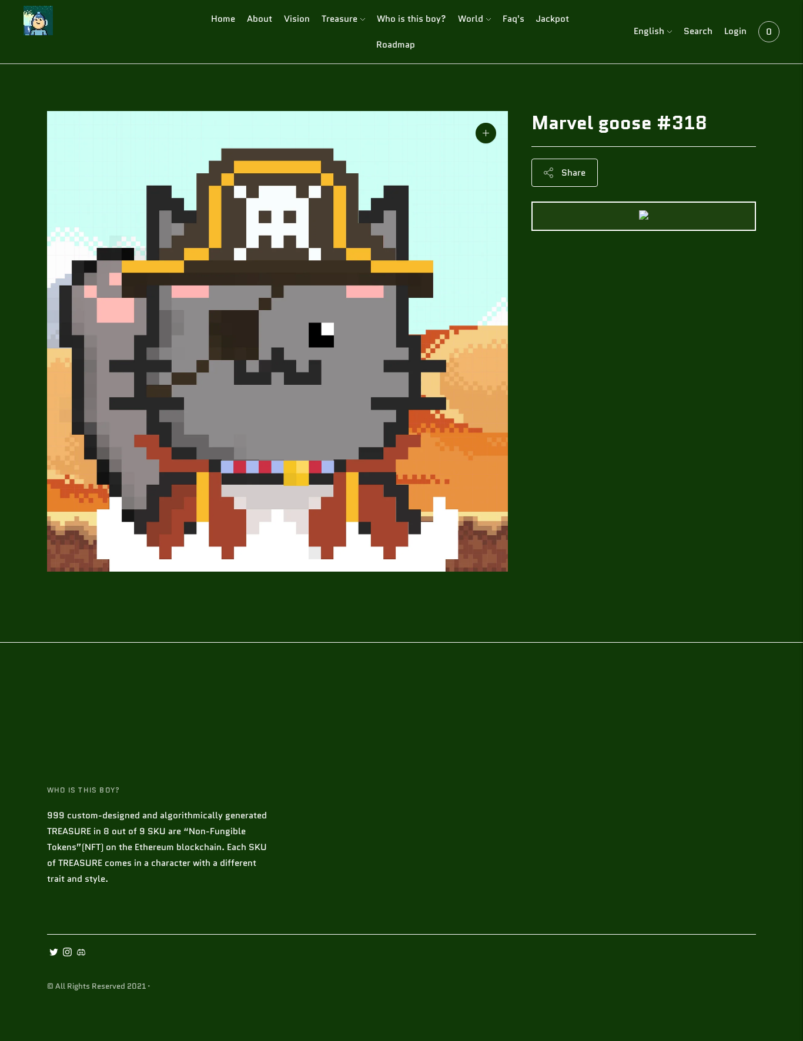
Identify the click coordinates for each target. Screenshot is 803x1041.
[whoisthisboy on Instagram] (67, 953)
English (649, 31)
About (259, 18)
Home (223, 18)
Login (735, 31)
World (470, 18)
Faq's (513, 18)
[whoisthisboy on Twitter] (53, 953)
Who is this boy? (411, 18)
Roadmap (395, 44)
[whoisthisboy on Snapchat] (80, 953)
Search (698, 31)
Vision (297, 18)
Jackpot (552, 18)
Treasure (339, 18)
